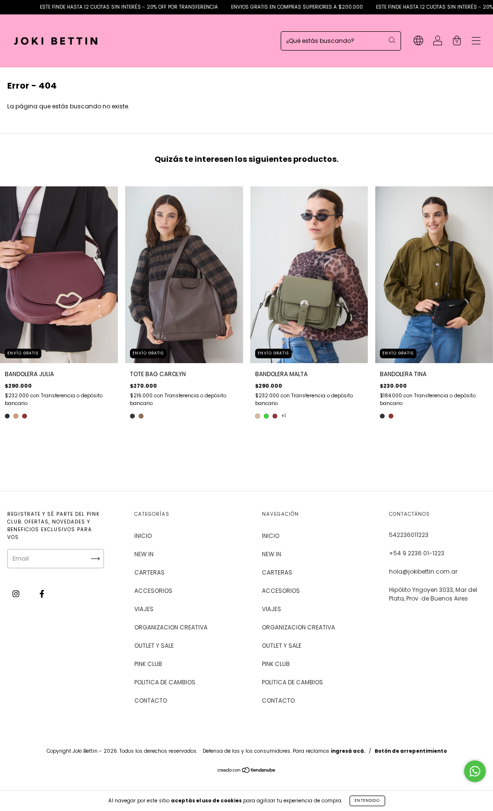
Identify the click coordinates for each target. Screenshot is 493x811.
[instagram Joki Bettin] (16, 593)
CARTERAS (149, 572)
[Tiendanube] (247, 771)
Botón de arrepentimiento (411, 751)
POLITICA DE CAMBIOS (164, 682)
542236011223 (408, 535)
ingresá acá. (348, 751)
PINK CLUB (148, 664)
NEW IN (144, 554)
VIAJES (144, 609)
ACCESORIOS (153, 591)
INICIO (143, 536)
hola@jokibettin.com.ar (423, 571)
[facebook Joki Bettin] (42, 593)
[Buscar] (392, 40)
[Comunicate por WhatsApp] (475, 771)
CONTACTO (150, 700)
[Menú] (476, 42)
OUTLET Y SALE (154, 645)
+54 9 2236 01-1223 (416, 553)
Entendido (367, 800)
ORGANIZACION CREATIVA (171, 627)
